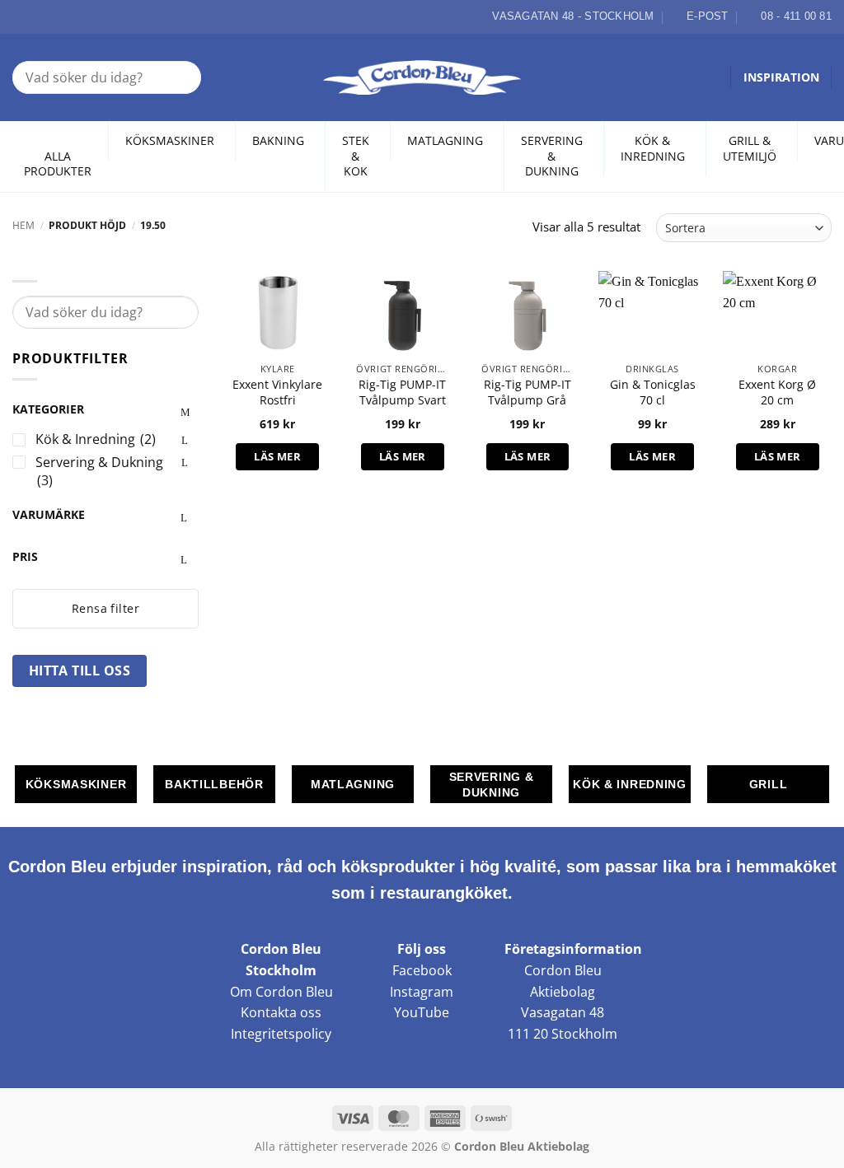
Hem (23, 225)
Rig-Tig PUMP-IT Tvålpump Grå (527, 392)
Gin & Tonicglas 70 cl (653, 392)
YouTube (421, 1012)
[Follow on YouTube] (78, 16)
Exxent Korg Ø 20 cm (777, 392)
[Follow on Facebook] (21, 16)
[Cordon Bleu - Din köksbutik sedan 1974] (422, 77)
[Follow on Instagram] (40, 16)
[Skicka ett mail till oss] (59, 16)
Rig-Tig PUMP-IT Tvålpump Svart (402, 392)
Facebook (422, 970)
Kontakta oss (281, 1012)
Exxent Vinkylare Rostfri (277, 392)
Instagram (421, 992)
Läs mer (277, 456)
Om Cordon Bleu (281, 992)
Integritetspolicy (281, 1034)
